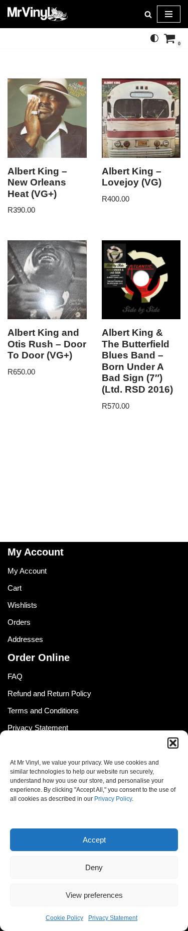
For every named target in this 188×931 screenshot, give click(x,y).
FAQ (15, 676)
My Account (27, 571)
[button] (173, 743)
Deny (94, 867)
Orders (19, 622)
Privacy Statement (112, 917)
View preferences (94, 895)
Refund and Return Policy (49, 693)
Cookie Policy (64, 917)
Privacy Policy (113, 798)
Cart (15, 588)
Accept (94, 839)
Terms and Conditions (43, 710)
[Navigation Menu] (168, 14)
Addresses (25, 639)
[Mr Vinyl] (38, 14)
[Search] (148, 14)
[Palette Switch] (154, 38)
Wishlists (22, 605)
